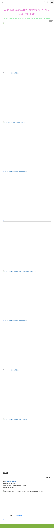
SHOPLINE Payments (29, 526)
